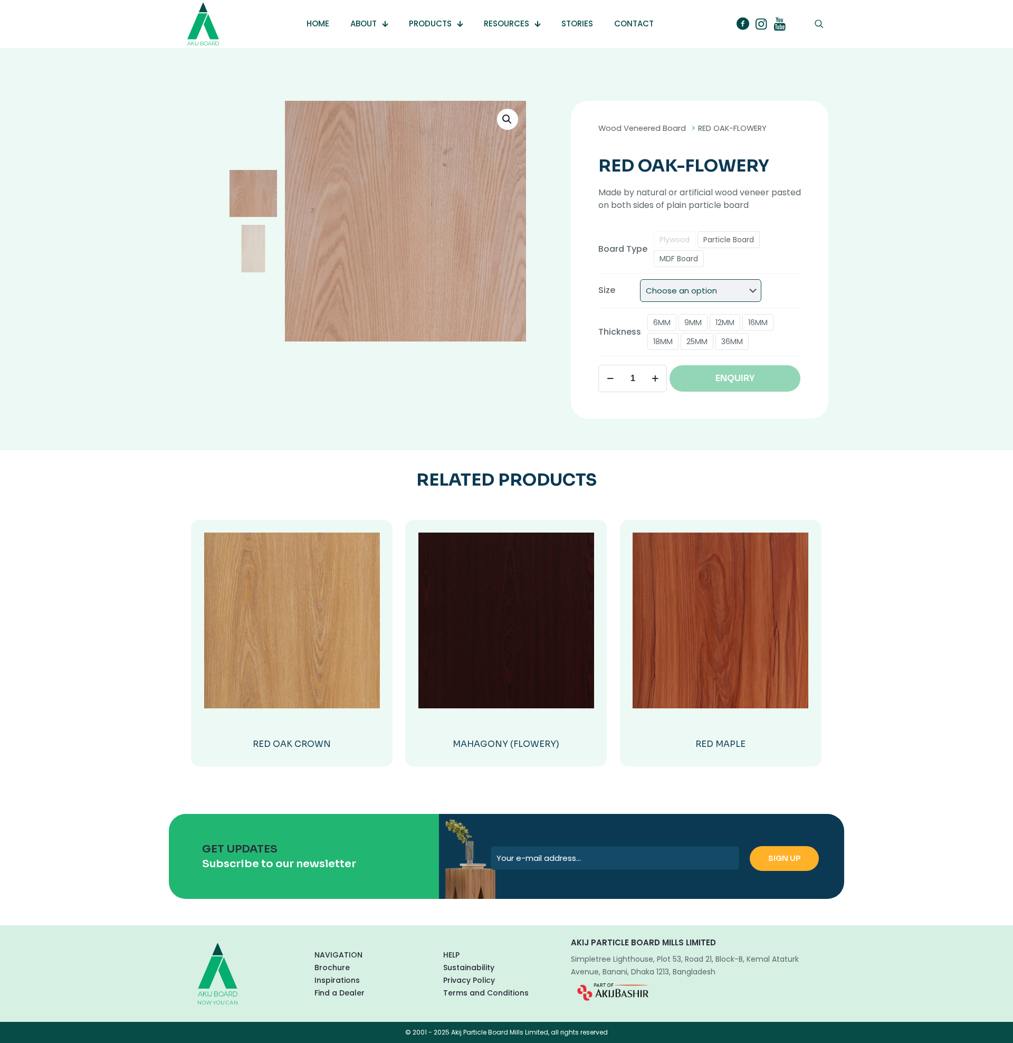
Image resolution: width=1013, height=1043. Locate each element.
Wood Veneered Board (642, 128)
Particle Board (728, 239)
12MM (724, 322)
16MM (758, 322)
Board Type (622, 249)
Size (606, 290)
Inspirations (337, 980)
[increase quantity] (655, 378)
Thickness (619, 332)
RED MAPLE (720, 744)
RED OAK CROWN (292, 744)
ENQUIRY (734, 378)
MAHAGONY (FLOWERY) (506, 744)
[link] (612, 991)
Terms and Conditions (486, 993)
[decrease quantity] (610, 378)
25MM (697, 341)
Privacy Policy (469, 980)
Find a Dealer (339, 993)
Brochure (332, 967)
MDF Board (679, 258)
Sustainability (468, 967)
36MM (732, 341)
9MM (693, 322)
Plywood (675, 239)
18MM (663, 341)
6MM (662, 322)
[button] (507, 119)
